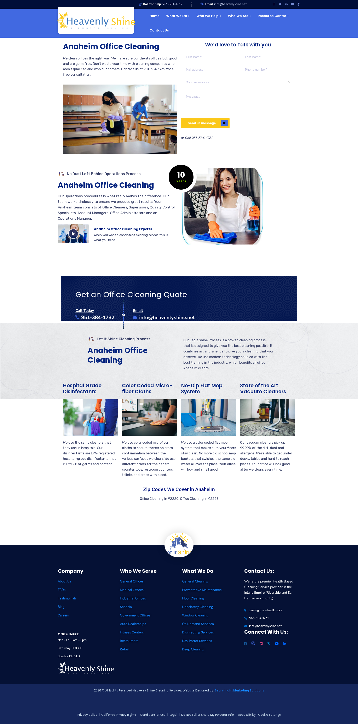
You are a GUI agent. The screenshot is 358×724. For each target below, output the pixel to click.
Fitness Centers (132, 632)
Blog (61, 607)
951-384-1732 (172, 4)
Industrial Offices (133, 598)
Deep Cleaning (193, 649)
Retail (124, 649)
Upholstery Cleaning (197, 607)
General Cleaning (195, 581)
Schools (126, 607)
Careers (63, 615)
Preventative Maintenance (202, 590)
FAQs (61, 590)
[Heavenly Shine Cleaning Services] (97, 20)
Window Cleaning (195, 615)
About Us (64, 581)
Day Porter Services (197, 641)
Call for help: (152, 4)
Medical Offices (132, 590)
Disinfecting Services (198, 632)
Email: (209, 4)
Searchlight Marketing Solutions (239, 690)
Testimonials (67, 598)
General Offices (132, 581)
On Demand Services (198, 624)
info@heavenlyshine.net (230, 4)
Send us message (202, 123)
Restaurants (129, 641)
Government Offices (135, 615)
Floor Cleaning (193, 598)
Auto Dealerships (133, 624)
